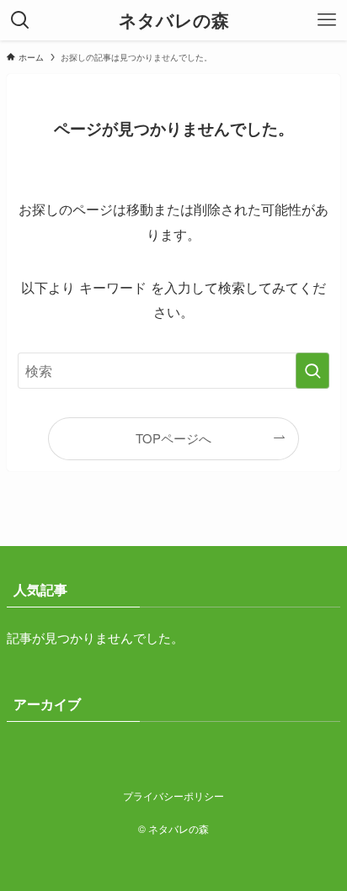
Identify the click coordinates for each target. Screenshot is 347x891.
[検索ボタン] (20, 20)
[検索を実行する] (312, 371)
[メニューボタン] (327, 20)
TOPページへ (173, 438)
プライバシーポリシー (173, 795)
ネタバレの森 (174, 20)
